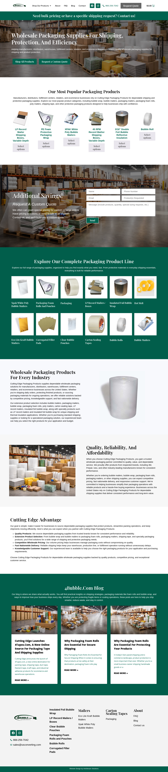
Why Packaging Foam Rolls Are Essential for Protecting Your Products (132, 644)
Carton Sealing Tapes (116, 712)
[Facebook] (92, 5)
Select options (21, 148)
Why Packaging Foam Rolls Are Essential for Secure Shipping (81, 644)
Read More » (22, 680)
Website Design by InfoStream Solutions (84, 768)
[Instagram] (98, 5)
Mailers (84, 710)
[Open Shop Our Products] (50, 5)
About (138, 710)
